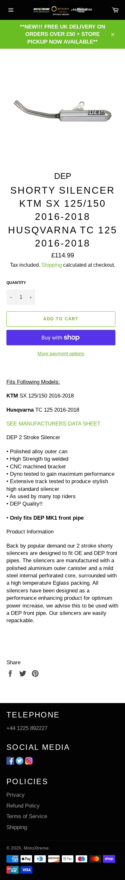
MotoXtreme (36, 848)
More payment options (61, 353)
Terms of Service (26, 816)
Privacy (15, 795)
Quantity (16, 283)
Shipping (51, 265)
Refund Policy (23, 806)
